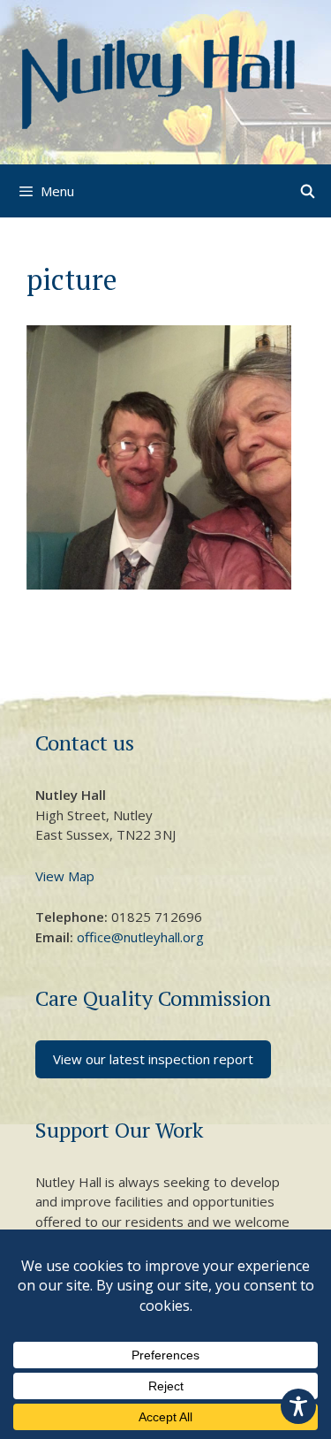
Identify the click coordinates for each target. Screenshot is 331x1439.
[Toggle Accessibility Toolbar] (298, 1406)
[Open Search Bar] (307, 191)
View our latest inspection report (153, 1059)
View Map (64, 876)
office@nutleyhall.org (140, 937)
